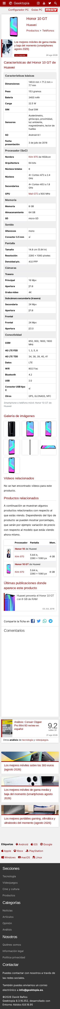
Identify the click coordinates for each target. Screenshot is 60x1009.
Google (47, 844)
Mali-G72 (33, 193)
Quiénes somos (12, 944)
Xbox (20, 850)
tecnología (27, 739)
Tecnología (9, 876)
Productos (32, 30)
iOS (35, 844)
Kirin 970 (33, 156)
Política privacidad (14, 957)
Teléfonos (48, 30)
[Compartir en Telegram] (51, 621)
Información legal (13, 951)
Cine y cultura (11, 889)
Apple (7, 850)
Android (23, 844)
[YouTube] (44, 3)
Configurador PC (18, 9)
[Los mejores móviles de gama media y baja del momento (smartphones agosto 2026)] (6, 48)
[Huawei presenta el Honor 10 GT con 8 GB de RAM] (9, 602)
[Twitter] (50, 3)
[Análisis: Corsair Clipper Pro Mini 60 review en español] (6, 728)
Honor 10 (20, 548)
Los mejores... (21, 55)
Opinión (7, 923)
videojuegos (42, 739)
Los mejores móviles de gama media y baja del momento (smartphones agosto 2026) (35, 46)
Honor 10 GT (36, 19)
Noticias (7, 910)
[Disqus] (30, 676)
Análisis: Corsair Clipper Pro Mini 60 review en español (28, 726)
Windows (10, 857)
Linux (39, 857)
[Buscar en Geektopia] (56, 3)
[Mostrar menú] (4, 3)
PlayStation (36, 850)
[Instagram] (38, 3)
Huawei (31, 25)
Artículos (8, 916)
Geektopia (21, 3)
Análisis (7, 929)
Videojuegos (10, 882)
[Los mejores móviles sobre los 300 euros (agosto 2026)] (30, 756)
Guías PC (36, 9)
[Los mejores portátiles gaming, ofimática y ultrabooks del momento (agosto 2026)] (30, 809)
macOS (25, 857)
